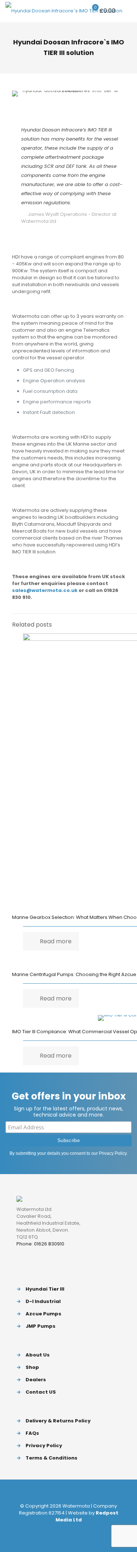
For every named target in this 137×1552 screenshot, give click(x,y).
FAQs (32, 1433)
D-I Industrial (43, 1301)
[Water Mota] (63, 11)
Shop (32, 1367)
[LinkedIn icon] (72, 1530)
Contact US (41, 1392)
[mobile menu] (127, 11)
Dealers (36, 1379)
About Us (38, 1354)
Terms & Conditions (51, 1457)
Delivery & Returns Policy (58, 1420)
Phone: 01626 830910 (40, 1243)
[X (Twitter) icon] (65, 1530)
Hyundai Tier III (45, 1289)
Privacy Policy (112, 1153)
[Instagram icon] (80, 1530)
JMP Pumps (41, 1326)
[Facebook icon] (57, 1530)
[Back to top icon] (68, 1491)
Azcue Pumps (43, 1313)
